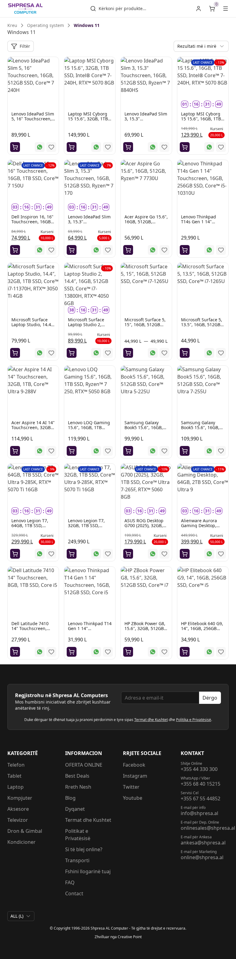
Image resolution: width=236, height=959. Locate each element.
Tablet (14, 775)
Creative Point (130, 936)
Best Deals (77, 775)
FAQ (70, 882)
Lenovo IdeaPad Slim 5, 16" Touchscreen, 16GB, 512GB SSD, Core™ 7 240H (32, 121)
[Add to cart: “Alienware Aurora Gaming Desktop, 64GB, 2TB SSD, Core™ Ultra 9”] (185, 554)
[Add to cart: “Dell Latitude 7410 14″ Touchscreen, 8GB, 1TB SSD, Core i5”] (15, 652)
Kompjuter (19, 798)
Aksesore (18, 809)
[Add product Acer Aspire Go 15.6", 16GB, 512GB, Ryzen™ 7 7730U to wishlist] (164, 250)
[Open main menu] (225, 8)
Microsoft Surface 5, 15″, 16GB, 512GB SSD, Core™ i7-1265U (145, 324)
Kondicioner (21, 842)
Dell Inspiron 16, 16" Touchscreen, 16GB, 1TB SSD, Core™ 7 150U (32, 224)
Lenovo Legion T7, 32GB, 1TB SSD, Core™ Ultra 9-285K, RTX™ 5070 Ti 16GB (88, 528)
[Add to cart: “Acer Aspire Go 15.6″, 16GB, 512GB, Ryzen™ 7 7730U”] (128, 250)
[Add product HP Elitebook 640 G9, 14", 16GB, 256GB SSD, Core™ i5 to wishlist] (221, 652)
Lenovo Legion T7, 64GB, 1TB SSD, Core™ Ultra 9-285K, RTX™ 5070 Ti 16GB (31, 528)
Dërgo (210, 697)
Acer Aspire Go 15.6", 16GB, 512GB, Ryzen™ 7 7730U (146, 221)
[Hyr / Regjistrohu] (198, 8)
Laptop (15, 786)
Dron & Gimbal (24, 831)
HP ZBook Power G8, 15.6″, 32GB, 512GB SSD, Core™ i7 (144, 628)
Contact (74, 893)
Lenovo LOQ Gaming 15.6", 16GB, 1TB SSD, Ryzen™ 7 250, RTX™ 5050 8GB (89, 430)
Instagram (135, 775)
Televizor (17, 820)
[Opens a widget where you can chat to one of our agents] (194, 924)
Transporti (77, 860)
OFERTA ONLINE (83, 764)
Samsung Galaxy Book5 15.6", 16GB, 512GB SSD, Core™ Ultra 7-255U (200, 430)
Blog (70, 798)
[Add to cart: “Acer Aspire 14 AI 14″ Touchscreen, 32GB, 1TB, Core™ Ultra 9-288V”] (15, 451)
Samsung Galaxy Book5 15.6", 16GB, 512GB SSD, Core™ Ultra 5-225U (143, 430)
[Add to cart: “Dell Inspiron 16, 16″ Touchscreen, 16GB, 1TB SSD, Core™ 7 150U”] (15, 250)
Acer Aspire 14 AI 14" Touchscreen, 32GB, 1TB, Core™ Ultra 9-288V (33, 430)
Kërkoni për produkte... (122, 8)
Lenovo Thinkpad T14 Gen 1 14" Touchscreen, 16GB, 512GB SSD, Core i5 (90, 631)
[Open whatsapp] (40, 147)
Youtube (132, 798)
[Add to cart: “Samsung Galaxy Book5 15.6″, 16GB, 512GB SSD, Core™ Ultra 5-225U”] (128, 451)
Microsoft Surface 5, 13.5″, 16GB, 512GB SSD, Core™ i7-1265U (202, 324)
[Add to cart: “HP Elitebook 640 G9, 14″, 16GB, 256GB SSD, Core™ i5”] (185, 652)
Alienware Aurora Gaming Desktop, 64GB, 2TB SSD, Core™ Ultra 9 (199, 528)
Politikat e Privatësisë (77, 835)
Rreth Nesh (78, 786)
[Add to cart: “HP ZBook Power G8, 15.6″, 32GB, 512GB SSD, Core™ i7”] (128, 652)
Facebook (134, 764)
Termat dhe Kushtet (151, 719)
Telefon (16, 764)
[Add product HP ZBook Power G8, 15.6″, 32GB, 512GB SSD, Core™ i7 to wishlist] (164, 652)
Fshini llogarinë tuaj (88, 871)
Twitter (131, 786)
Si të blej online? (83, 849)
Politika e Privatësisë (193, 719)
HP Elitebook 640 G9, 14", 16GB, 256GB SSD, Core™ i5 (202, 628)
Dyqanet (75, 809)
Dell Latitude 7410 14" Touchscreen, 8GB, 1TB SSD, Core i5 (31, 631)
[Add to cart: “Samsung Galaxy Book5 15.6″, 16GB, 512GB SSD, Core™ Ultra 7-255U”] (185, 451)
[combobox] (201, 46)
